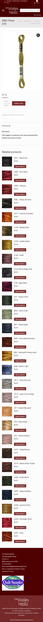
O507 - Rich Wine (21, 172)
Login (37, 3)
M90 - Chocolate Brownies (24, 338)
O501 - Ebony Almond (22, 200)
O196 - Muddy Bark (21, 227)
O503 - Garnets (20, 186)
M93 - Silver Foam (21, 311)
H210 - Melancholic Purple (24, 463)
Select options (20, 166)
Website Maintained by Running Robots (21, 620)
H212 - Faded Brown (22, 450)
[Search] (38, 10)
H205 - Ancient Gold (22, 505)
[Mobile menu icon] (3, 10)
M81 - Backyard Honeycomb (25, 352)
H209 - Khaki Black (21, 477)
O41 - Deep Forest (21, 297)
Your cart (38, 15)
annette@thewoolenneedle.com (16, 566)
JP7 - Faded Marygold (22, 408)
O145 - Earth (19, 255)
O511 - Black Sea (20, 158)
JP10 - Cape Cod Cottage (24, 394)
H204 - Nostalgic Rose (23, 519)
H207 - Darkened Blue (22, 491)
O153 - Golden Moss (22, 241)
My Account (35, 5)
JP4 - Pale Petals (20, 422)
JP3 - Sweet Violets (22, 436)
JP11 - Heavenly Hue (22, 380)
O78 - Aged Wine (20, 283)
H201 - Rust (18, 533)
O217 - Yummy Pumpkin (23, 213)
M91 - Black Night (21, 325)
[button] (38, 35)
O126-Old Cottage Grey (23, 269)
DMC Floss (12, 115)
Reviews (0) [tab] (6, 126)
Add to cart (18, 103)
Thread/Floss (20, 115)
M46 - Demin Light (21, 366)
